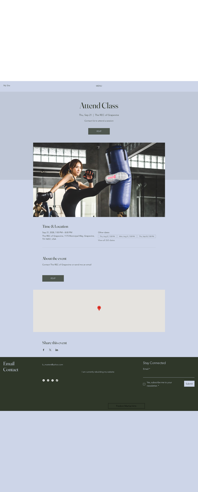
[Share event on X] (50, 350)
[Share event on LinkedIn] (56, 350)
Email (146, 369)
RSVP (99, 131)
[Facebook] (43, 380)
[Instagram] (48, 380)
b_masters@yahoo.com (52, 364)
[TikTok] (57, 380)
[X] (52, 380)
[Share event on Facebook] (43, 350)
